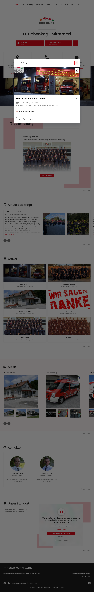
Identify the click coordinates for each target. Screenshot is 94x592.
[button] (47, 81)
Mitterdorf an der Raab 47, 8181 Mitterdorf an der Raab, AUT (38, 105)
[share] (77, 98)
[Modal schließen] (47, 296)
